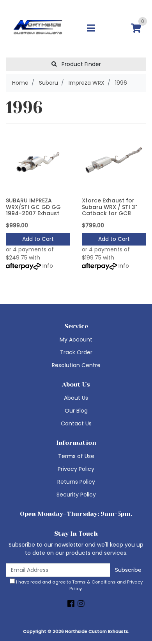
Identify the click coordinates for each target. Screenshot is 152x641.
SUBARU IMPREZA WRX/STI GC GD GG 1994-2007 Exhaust (33, 207)
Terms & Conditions (94, 582)
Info (47, 266)
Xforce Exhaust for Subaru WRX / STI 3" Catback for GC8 (109, 207)
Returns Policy (76, 482)
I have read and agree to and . (79, 585)
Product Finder (80, 64)
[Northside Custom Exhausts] (38, 28)
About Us (76, 398)
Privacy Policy (76, 469)
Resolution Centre (76, 365)
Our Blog (76, 411)
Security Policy (76, 494)
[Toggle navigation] (91, 28)
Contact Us (76, 423)
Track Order (76, 352)
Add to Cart (38, 239)
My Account (76, 339)
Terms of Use (76, 456)
